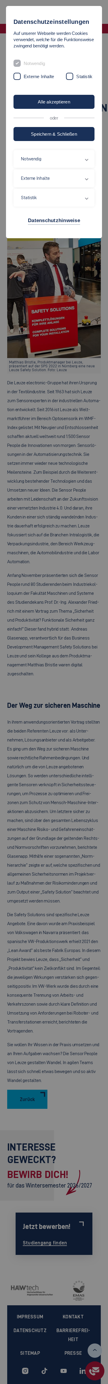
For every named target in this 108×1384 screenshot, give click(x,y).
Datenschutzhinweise (54, 220)
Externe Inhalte (39, 76)
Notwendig (34, 63)
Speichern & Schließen (54, 134)
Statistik (84, 76)
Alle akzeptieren (54, 101)
